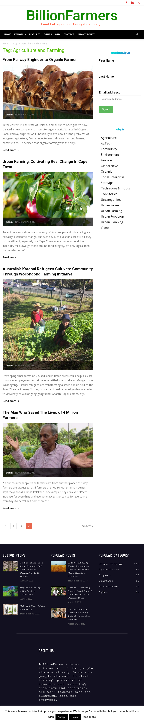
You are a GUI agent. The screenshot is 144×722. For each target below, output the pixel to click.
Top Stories (109, 194)
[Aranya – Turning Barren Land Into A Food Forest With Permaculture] (58, 591)
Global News (109, 166)
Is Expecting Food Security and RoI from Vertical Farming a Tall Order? (31, 570)
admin (9, 114)
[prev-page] (6, 526)
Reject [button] (75, 717)
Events (48, 34)
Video (105, 228)
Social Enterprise (112, 177)
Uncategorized (111, 200)
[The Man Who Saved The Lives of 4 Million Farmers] (48, 450)
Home (7, 34)
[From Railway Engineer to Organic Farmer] (48, 92)
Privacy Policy (85, 34)
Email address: (109, 92)
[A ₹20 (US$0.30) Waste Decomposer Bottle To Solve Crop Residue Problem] (58, 566)
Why (57, 34)
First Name (106, 60)
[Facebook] (126, 2)
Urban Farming (111, 211)
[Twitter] (138, 2)
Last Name (106, 76)
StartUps (107, 183)
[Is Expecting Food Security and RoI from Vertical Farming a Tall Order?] (10, 566)
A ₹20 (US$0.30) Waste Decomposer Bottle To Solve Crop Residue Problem (78, 570)
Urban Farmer (111, 205)
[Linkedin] (132, 2)
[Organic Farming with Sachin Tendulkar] (10, 591)
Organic (106, 171)
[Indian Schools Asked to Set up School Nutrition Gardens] (58, 613)
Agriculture (109, 138)
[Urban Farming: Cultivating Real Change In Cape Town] (48, 199)
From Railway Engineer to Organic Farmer (40, 59)
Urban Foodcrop (112, 216)
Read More (89, 717)
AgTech (106, 143)
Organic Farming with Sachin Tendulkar (30, 591)
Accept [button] (61, 717)
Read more (9, 150)
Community (109, 149)
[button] (136, 34)
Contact (69, 34)
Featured (34, 34)
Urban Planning (112, 222)
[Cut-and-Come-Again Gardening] (10, 609)
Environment (110, 155)
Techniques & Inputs (115, 188)
